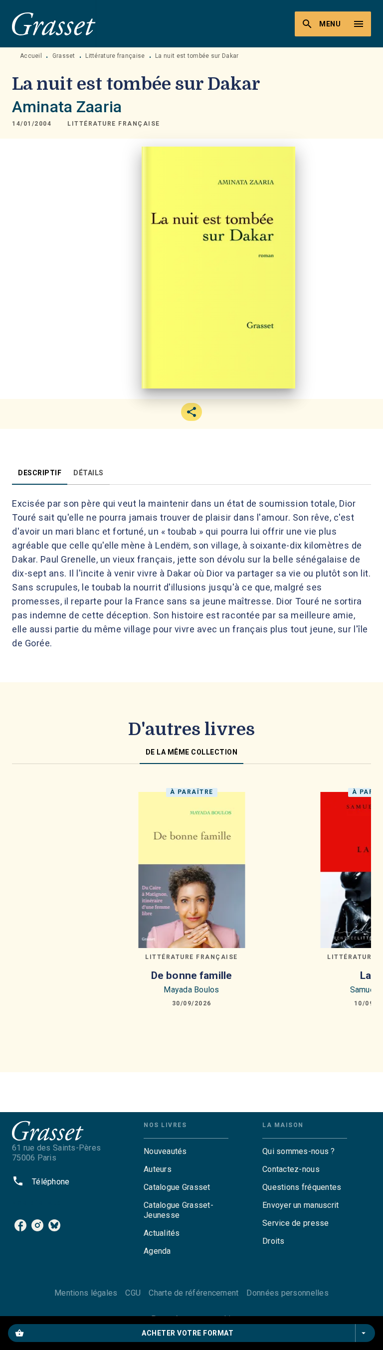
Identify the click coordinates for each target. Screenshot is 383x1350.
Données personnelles (287, 1293)
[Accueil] (54, 23)
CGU (133, 1293)
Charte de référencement (193, 1293)
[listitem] (20, 1225)
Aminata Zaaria (67, 106)
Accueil (31, 55)
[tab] (39, 473)
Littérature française (115, 55)
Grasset (63, 55)
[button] (113, 123)
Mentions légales (85, 1293)
